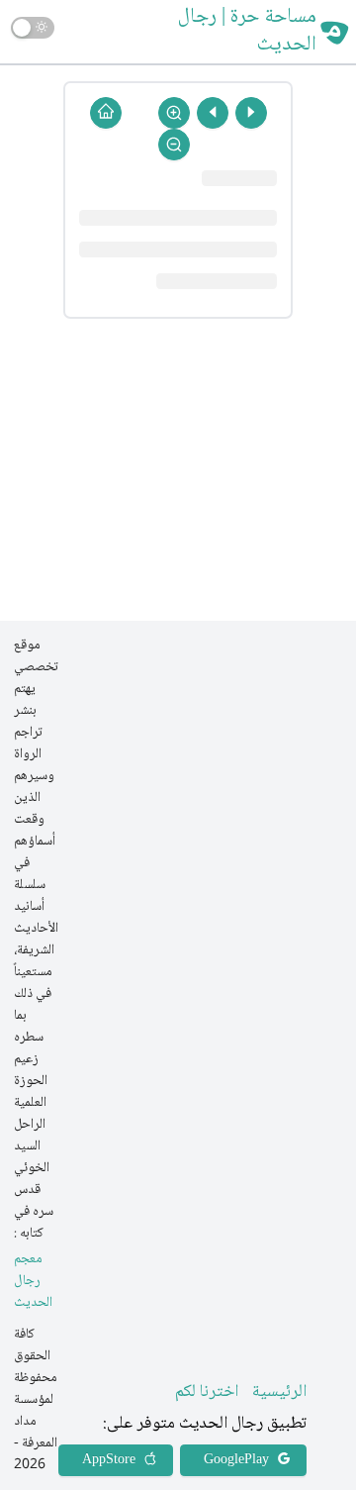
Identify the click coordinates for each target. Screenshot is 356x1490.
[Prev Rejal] (251, 113)
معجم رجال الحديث (33, 1281)
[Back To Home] (106, 113)
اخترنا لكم (206, 1392)
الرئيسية (279, 1392)
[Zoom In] (174, 113)
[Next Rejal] (212, 113)
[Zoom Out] (174, 144)
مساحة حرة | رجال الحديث (247, 31)
